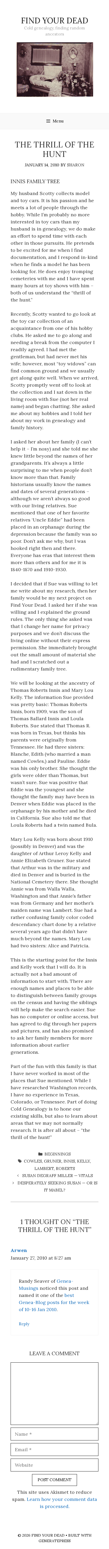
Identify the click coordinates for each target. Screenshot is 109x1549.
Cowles (33, 1161)
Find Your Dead (54, 20)
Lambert (44, 1168)
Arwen (19, 1250)
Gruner (52, 1161)
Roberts (65, 1168)
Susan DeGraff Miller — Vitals (57, 1175)
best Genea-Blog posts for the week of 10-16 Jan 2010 (54, 1302)
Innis (69, 1161)
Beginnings (57, 1154)
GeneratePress (55, 1540)
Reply (24, 1323)
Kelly (83, 1161)
